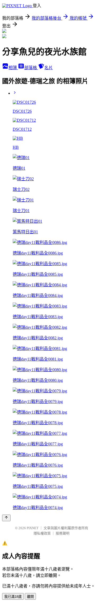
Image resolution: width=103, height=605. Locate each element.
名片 (48, 67)
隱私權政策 (42, 533)
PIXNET (33, 528)
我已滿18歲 (13, 597)
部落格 (31, 67)
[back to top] (6, 518)
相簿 (13, 67)
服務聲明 (62, 533)
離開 (30, 597)
